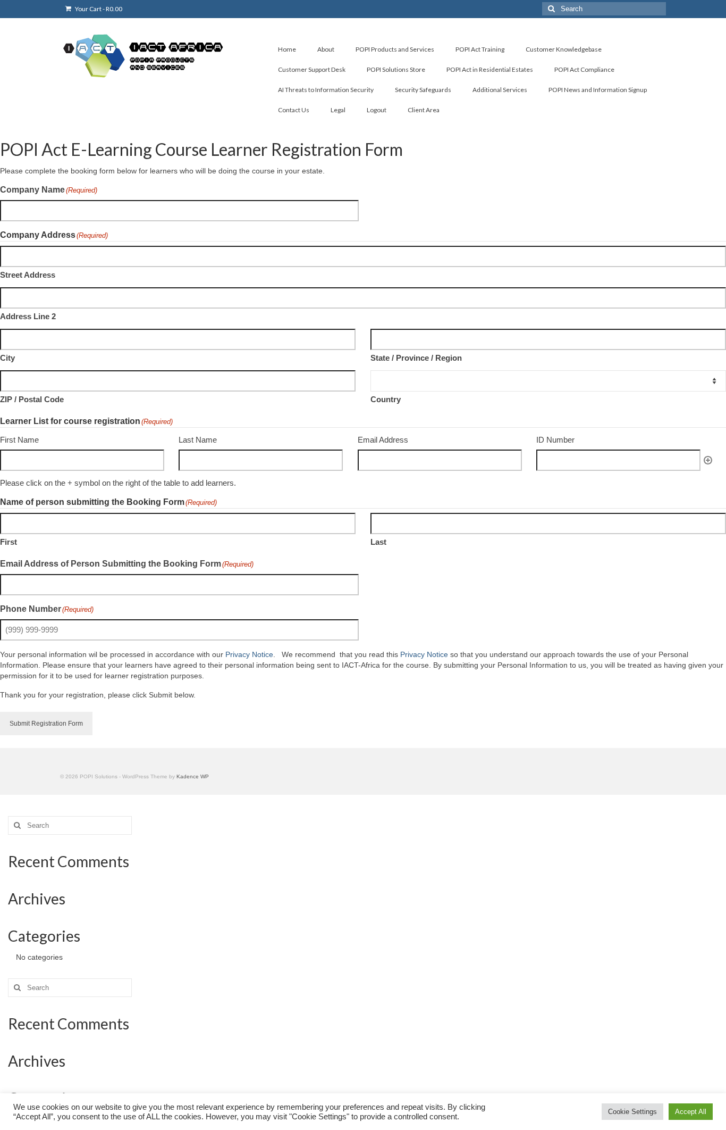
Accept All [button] (690, 1112)
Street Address (27, 274)
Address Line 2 (28, 316)
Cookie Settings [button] (632, 1112)
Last (378, 541)
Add (708, 460)
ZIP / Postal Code (32, 399)
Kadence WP (192, 776)
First (8, 541)
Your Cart (98, 9)
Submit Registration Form (46, 723)
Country (385, 399)
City (7, 357)
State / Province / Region (416, 357)
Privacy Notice (249, 654)
